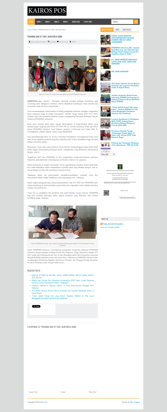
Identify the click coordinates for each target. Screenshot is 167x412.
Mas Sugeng (135, 402)
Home (31, 21)
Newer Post (33, 392)
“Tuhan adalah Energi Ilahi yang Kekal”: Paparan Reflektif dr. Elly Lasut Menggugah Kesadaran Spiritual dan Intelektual (124, 110)
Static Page (88, 21)
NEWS (74, 42)
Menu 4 (56, 21)
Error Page (76, 21)
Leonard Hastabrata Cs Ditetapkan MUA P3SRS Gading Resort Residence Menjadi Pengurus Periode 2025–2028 (125, 122)
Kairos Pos (43, 402)
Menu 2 (47, 21)
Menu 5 (65, 21)
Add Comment (63, 42)
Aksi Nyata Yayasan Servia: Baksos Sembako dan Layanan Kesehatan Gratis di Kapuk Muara (125, 86)
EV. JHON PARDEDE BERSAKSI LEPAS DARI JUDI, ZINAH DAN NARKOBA (124, 62)
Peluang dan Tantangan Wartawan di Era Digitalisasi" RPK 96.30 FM (125, 144)
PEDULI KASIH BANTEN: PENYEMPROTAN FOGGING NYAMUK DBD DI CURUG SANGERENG (122, 39)
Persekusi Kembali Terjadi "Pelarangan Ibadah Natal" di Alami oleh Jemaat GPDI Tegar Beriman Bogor (123, 134)
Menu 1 (39, 21)
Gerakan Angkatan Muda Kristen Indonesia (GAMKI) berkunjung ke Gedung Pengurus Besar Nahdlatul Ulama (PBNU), (125, 98)
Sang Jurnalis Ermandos (113, 224)
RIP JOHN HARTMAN (119, 72)
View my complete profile (110, 227)
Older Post (92, 392)
